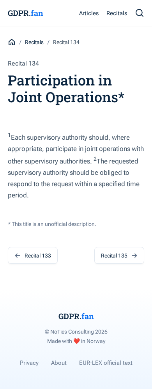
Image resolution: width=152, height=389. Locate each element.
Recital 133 (38, 255)
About (59, 362)
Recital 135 (114, 255)
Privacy (29, 362)
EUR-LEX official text (106, 362)
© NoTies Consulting (76, 332)
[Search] (139, 13)
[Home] (12, 42)
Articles (89, 13)
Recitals (116, 13)
